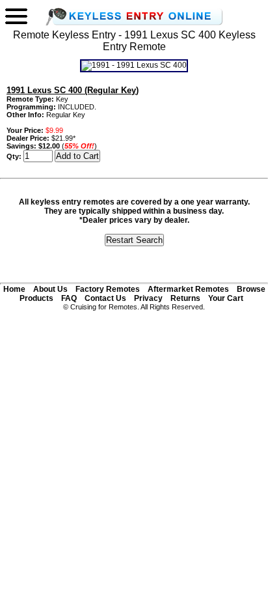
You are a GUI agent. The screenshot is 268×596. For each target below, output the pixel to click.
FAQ (69, 298)
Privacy (148, 298)
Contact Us (105, 298)
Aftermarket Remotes (188, 289)
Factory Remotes (107, 289)
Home (14, 289)
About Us (50, 289)
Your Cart (225, 298)
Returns (185, 298)
